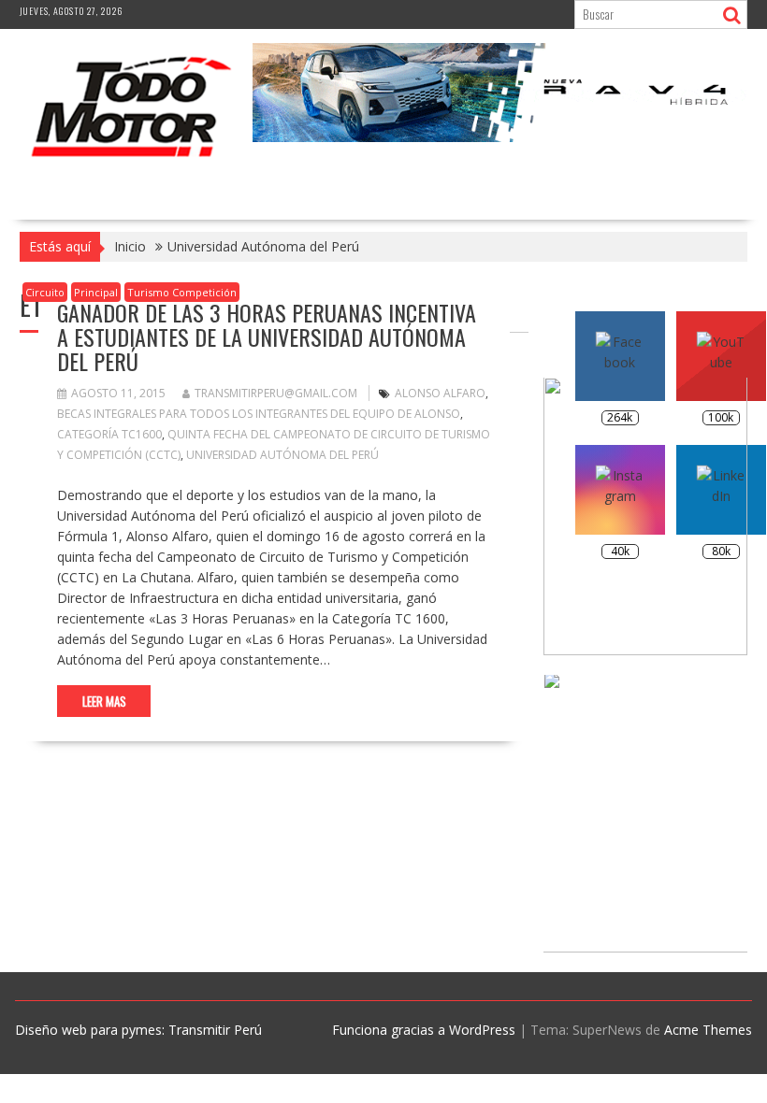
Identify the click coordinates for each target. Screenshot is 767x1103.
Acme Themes (708, 1030)
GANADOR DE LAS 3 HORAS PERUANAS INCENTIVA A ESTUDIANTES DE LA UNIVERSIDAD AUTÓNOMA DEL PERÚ (266, 337)
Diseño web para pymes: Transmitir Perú (138, 1030)
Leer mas (104, 701)
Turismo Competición (182, 292)
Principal (96, 292)
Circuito (45, 292)
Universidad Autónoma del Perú (282, 455)
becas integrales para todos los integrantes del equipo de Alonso (258, 414)
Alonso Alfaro (440, 393)
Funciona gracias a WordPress (423, 1030)
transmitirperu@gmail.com (276, 393)
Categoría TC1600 (109, 434)
